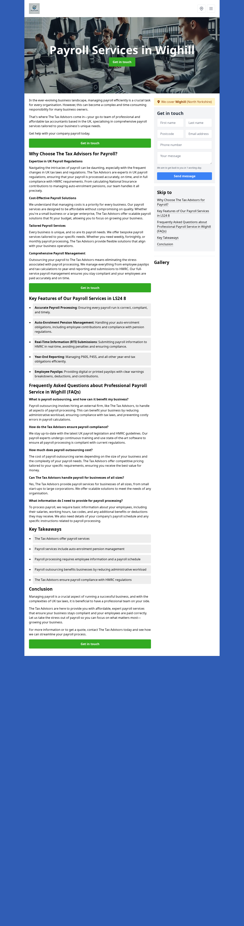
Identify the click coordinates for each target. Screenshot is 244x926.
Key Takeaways (168, 238)
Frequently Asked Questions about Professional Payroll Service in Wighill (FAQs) (184, 226)
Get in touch (122, 62)
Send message (184, 176)
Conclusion (165, 244)
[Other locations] (201, 9)
